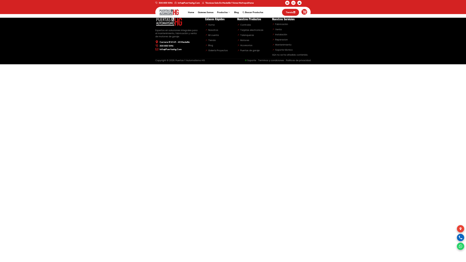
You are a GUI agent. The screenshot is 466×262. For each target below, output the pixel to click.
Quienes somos (205, 12)
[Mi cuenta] (299, 3)
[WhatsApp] (460, 246)
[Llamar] (460, 237)
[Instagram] (293, 3)
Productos (222, 12)
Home (191, 12)
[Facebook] (287, 3)
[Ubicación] (460, 228)
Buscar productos (254, 12)
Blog (236, 12)
